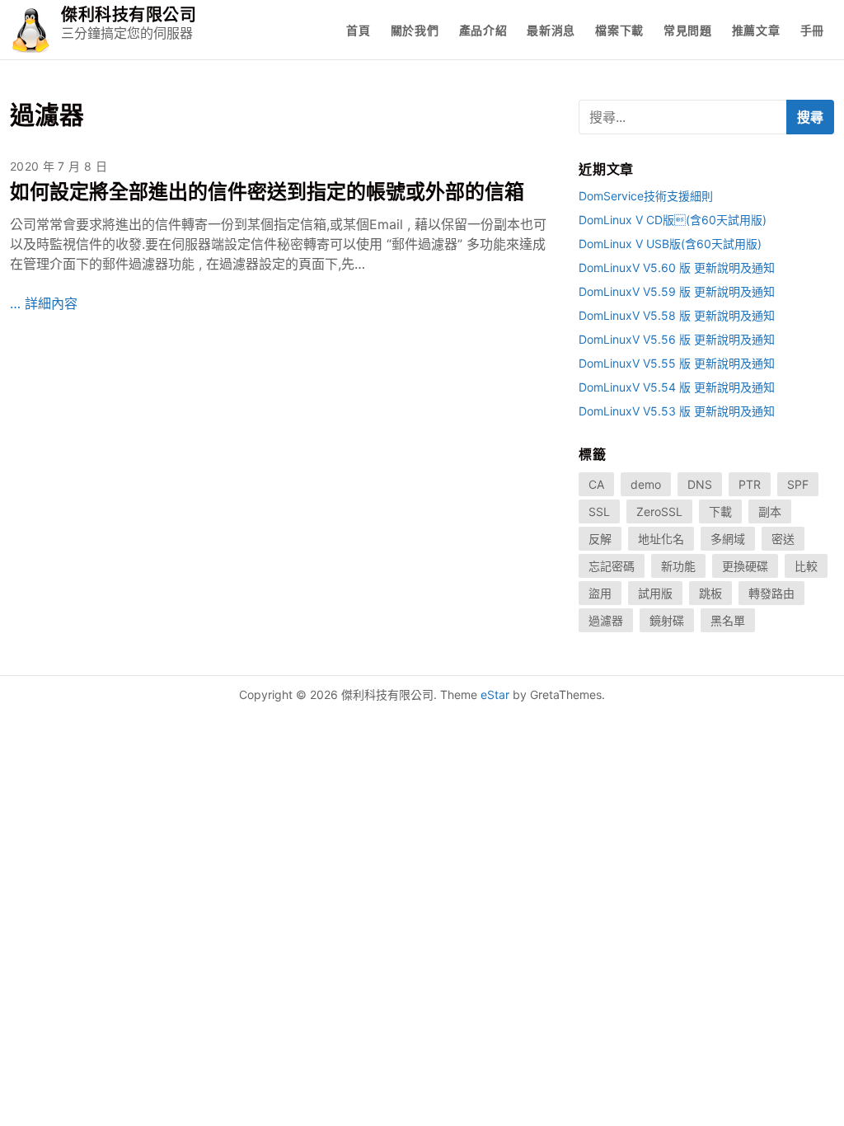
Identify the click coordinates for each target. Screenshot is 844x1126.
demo (646, 484)
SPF (798, 484)
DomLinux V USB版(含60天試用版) (670, 244)
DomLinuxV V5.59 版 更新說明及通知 (677, 291)
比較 (806, 566)
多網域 (727, 539)
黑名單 (727, 620)
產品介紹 (483, 30)
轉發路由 (771, 593)
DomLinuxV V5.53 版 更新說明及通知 (677, 411)
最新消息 (551, 30)
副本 (769, 511)
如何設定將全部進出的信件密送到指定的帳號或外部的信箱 (267, 192)
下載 (720, 511)
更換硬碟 (745, 566)
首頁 (358, 30)
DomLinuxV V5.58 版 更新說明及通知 (677, 315)
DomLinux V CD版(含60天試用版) (673, 220)
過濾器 (605, 620)
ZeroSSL (659, 511)
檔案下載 (619, 30)
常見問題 (687, 30)
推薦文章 (756, 30)
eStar (495, 694)
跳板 (710, 593)
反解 (600, 539)
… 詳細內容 (43, 303)
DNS (699, 484)
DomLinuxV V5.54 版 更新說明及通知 (677, 387)
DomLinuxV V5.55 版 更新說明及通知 (677, 363)
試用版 (655, 593)
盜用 (600, 593)
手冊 (812, 30)
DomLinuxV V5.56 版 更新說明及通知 (677, 339)
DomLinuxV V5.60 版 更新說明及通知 (677, 267)
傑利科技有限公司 (128, 15)
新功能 (678, 566)
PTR (749, 484)
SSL (599, 511)
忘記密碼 (611, 566)
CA (596, 484)
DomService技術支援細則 (646, 196)
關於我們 (415, 30)
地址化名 (661, 539)
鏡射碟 (666, 620)
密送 (783, 539)
